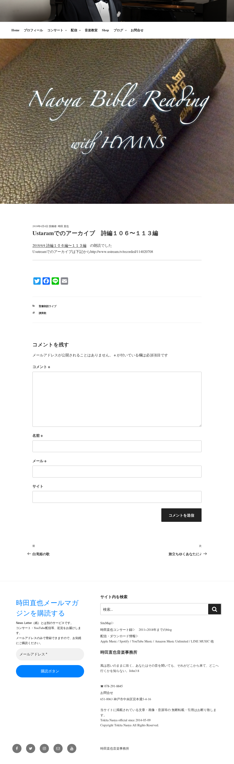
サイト (37, 486)
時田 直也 (63, 226)
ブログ (118, 30)
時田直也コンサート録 (116, 629)
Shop (105, 30)
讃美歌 (42, 313)
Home (15, 30)
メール (39, 460)
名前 (37, 435)
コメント (41, 366)
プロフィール (33, 30)
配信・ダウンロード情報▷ (119, 636)
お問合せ (137, 30)
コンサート (55, 30)
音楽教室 (91, 30)
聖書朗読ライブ (47, 306)
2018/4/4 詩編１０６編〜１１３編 (59, 245)
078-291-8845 (113, 686)
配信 (74, 30)
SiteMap (105, 623)
